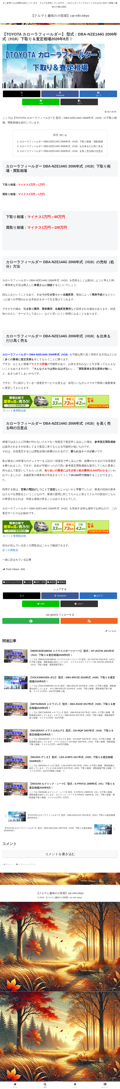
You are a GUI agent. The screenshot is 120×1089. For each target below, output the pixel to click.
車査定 (62, 582)
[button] (79, 102)
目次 (55, 134)
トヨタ (28, 582)
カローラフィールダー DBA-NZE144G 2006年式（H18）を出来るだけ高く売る (61, 146)
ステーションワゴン (13, 582)
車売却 (52, 582)
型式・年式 (40, 582)
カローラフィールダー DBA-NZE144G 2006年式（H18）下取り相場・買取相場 (61, 141)
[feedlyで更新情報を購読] (30, 621)
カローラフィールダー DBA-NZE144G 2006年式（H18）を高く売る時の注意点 (61, 151)
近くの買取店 (10, 550)
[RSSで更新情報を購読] (89, 621)
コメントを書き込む (60, 854)
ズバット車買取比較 (14, 410)
